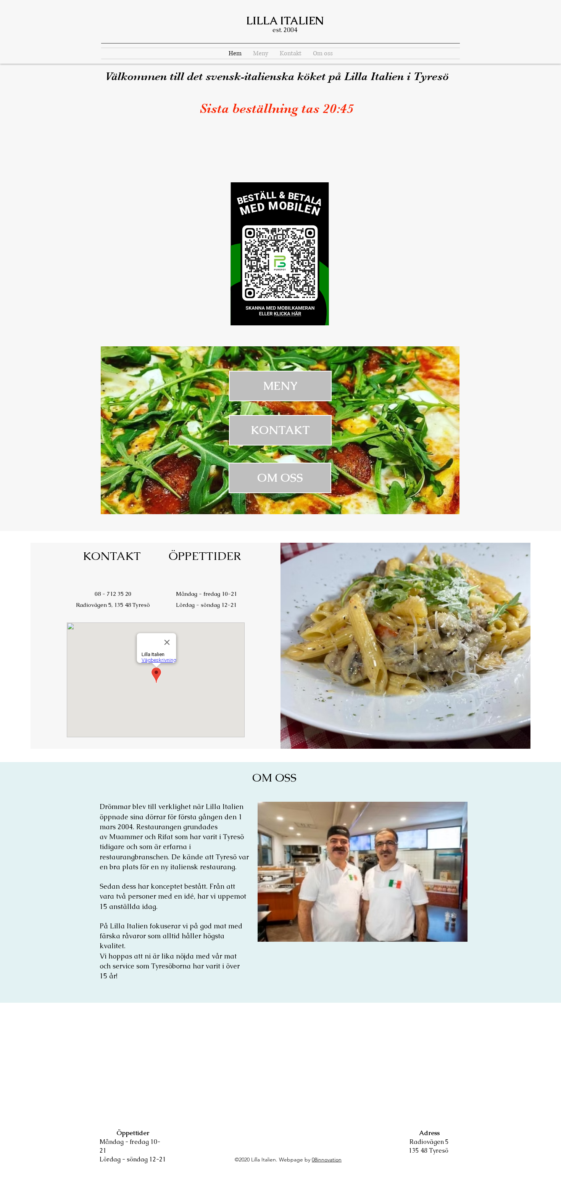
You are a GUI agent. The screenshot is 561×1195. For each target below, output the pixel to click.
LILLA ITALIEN (285, 20)
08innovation (327, 1159)
